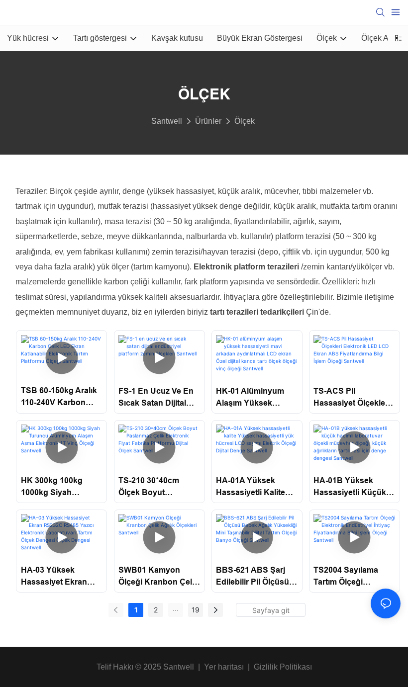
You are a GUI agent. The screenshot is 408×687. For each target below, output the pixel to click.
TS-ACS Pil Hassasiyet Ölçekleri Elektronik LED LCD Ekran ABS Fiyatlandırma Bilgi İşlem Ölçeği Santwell (353, 398)
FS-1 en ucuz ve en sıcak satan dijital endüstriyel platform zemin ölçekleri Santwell (157, 398)
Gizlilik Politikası (283, 667)
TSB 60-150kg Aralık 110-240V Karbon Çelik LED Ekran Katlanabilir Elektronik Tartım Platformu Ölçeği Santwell (59, 397)
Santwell (166, 121)
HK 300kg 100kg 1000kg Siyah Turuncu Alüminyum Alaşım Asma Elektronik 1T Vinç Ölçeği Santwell (59, 487)
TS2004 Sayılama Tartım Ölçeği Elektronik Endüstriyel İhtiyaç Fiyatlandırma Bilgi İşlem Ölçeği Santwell (353, 577)
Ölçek (244, 121)
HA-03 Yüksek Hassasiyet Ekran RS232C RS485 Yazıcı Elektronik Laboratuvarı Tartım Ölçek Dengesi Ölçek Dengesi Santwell (61, 577)
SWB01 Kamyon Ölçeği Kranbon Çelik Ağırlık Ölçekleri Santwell (158, 577)
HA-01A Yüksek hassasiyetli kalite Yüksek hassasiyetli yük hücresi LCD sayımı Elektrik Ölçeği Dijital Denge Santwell (257, 487)
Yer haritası (224, 667)
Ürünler (208, 121)
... (176, 608)
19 (196, 609)
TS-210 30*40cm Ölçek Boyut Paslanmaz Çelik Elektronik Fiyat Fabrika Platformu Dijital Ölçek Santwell (157, 487)
